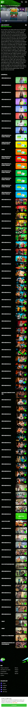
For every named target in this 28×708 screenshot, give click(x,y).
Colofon (2, 675)
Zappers (16, 671)
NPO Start (4, 691)
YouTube (4, 687)
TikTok (4, 683)
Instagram (4, 685)
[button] (7, 15)
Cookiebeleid (3, 671)
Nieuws (16, 667)
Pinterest (4, 689)
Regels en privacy (4, 673)
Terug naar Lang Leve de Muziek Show (11, 5)
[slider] (14, 20)
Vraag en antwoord (5, 667)
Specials (16, 673)
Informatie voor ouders (5, 669)
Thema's (16, 669)
